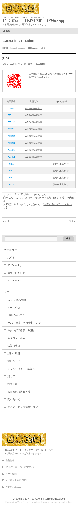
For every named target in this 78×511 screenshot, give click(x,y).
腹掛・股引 (13, 353)
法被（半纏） (15, 345)
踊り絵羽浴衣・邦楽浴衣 (21, 368)
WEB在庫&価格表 (33, 108)
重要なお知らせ (16, 272)
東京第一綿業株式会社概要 (22, 406)
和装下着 (12, 384)
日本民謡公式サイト (35, 499)
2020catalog (33, 48)
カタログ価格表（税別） (21, 330)
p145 (6, 221)
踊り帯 (11, 376)
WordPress (22, 502)
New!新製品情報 (16, 300)
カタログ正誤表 (16, 338)
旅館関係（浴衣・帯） (20, 391)
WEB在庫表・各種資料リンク (24, 322)
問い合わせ (13, 399)
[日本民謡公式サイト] (20, 10)
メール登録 (13, 307)
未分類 (11, 257)
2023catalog (14, 280)
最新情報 (10, 460)
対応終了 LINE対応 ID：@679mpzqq (36, 21)
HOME (5, 48)
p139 (72, 221)
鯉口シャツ (13, 361)
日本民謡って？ (16, 315)
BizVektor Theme (39, 502)
